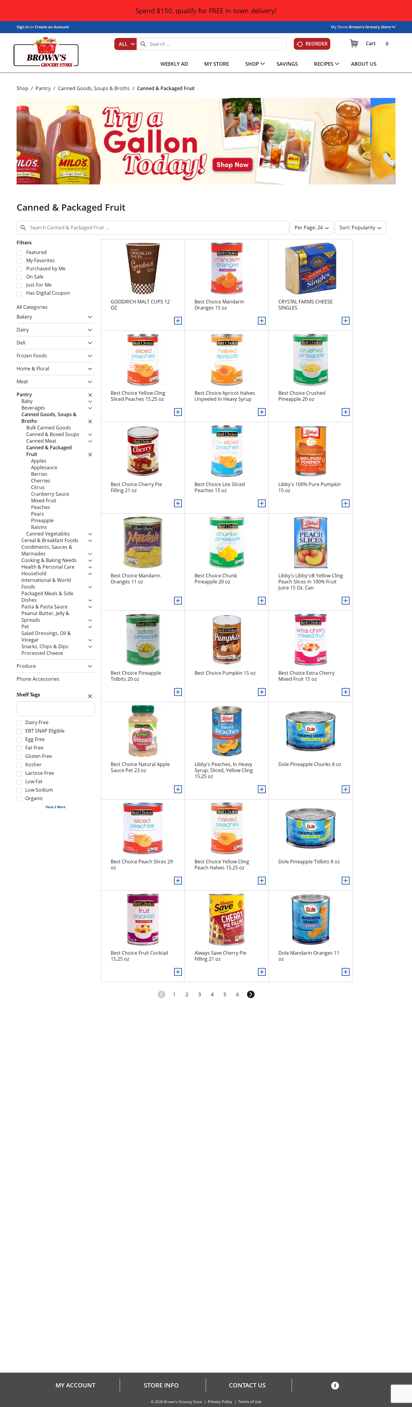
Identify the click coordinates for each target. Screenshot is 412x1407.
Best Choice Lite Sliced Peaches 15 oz (220, 487)
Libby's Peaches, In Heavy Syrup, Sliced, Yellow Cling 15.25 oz (224, 770)
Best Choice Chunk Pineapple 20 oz (216, 578)
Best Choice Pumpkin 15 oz (225, 673)
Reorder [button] (317, 43)
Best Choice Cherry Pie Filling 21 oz (136, 487)
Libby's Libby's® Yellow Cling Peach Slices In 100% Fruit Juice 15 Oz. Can (310, 581)
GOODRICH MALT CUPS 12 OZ (140, 304)
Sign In (23, 27)
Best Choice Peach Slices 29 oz (142, 864)
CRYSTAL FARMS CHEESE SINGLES (305, 304)
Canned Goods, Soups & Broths (94, 88)
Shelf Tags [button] (28, 694)
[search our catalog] (143, 44)
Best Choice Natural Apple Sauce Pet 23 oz (140, 767)
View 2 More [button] (56, 807)
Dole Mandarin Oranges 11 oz (308, 956)
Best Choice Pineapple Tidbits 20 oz (136, 676)
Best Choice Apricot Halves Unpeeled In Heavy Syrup (225, 396)
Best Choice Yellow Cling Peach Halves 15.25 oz (222, 864)
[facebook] (335, 1386)
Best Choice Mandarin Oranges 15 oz (219, 304)
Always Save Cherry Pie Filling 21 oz (220, 956)
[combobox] (125, 44)
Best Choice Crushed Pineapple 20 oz (301, 396)
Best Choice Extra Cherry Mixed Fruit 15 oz (306, 676)
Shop (22, 88)
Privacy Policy (220, 1401)
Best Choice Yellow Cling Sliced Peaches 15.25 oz (138, 396)
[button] (372, 27)
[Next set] (250, 994)
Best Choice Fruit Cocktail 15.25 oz (139, 956)
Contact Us (247, 1385)
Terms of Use (249, 1401)
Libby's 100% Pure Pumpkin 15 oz (309, 487)
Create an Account (52, 27)
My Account (75, 1385)
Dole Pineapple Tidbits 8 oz (309, 861)
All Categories (32, 307)
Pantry (43, 88)
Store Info (161, 1385)
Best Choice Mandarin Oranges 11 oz (135, 578)
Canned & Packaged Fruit (166, 88)
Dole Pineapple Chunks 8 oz (309, 764)
